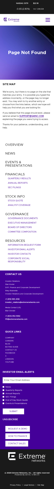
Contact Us (15, 350)
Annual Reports (18, 183)
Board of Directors (20, 227)
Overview (14, 144)
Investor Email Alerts (21, 249)
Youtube (13, 362)
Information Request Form (24, 245)
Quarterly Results (19, 178)
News (10, 153)
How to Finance (17, 436)
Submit (13, 411)
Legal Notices (29, 485)
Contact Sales (17, 444)
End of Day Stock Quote (17, 400)
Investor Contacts (19, 254)
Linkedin (13, 359)
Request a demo (17, 429)
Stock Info (15, 196)
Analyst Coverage (19, 205)
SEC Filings (14, 187)
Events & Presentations (16, 403)
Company (13, 338)
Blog (11, 344)
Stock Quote (15, 201)
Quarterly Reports (14, 390)
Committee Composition (22, 232)
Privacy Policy (15, 485)
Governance (17, 214)
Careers (13, 341)
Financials (15, 174)
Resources (15, 241)
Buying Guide (15, 347)
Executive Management (22, 223)
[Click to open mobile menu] (48, 19)
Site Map (40, 485)
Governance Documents (23, 218)
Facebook (14, 353)
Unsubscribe (10, 419)
